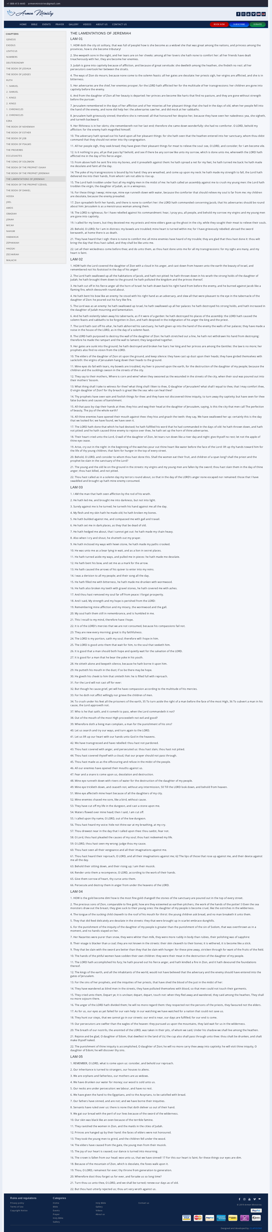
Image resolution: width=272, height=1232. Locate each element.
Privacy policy (17, 1202)
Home (23, 24)
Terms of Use (16, 1206)
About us (102, 24)
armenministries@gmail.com (44, 3)
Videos (87, 24)
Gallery (74, 24)
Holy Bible (58, 1218)
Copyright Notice (18, 1210)
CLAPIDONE (256, 1228)
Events (46, 24)
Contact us (119, 24)
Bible (34, 24)
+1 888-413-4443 (16, 3)
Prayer (60, 24)
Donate (258, 24)
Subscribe (239, 24)
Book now (219, 24)
